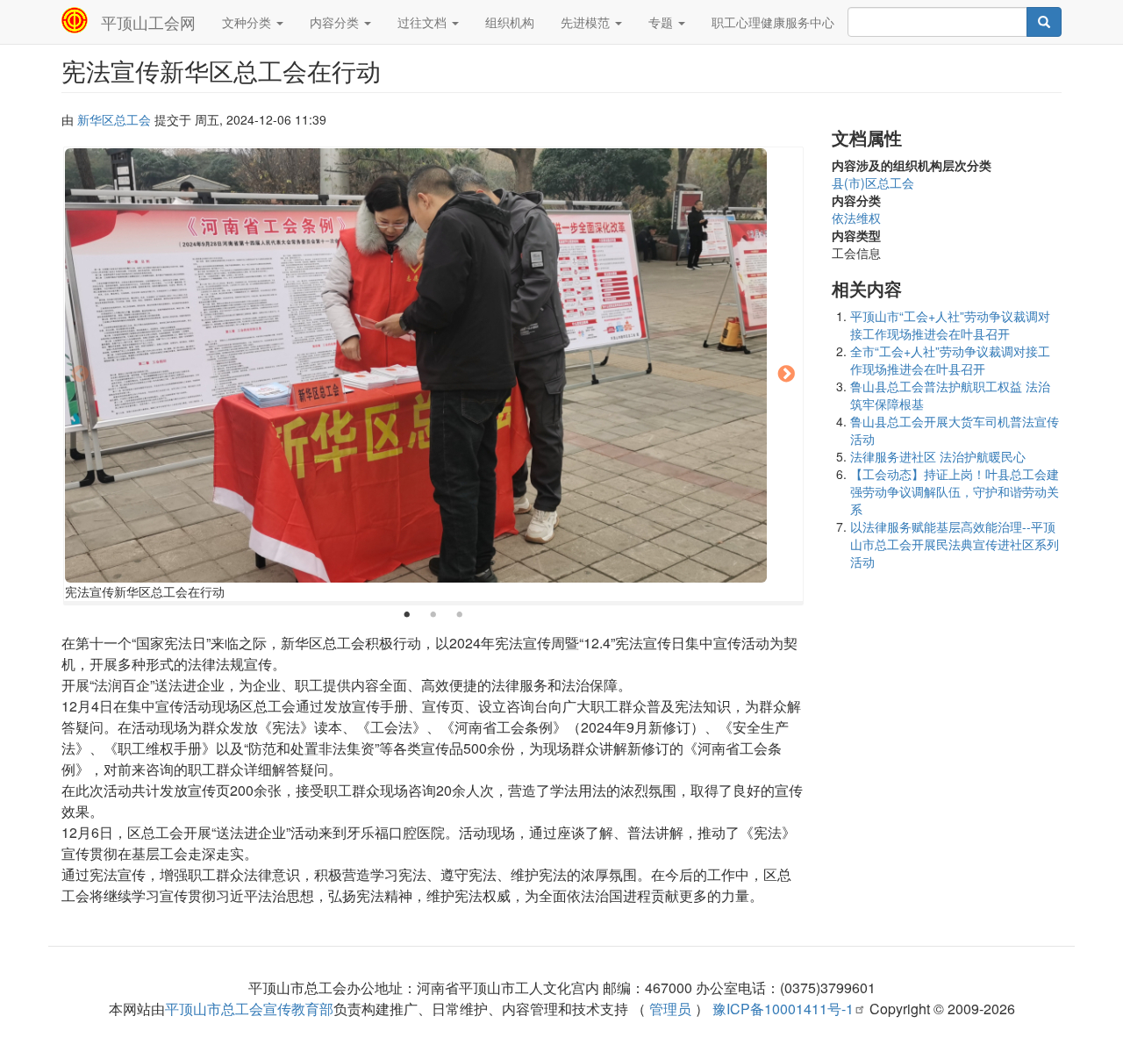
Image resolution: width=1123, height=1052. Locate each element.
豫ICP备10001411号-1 (783, 1008)
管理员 (670, 1008)
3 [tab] (460, 615)
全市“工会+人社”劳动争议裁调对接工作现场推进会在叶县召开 (950, 359)
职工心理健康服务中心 (773, 22)
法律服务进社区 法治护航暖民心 (938, 456)
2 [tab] (433, 615)
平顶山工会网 (148, 22)
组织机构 (509, 22)
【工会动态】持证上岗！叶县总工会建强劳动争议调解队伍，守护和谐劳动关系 (954, 491)
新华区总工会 (114, 119)
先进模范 (587, 22)
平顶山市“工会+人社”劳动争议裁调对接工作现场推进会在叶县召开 (950, 324)
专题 (662, 22)
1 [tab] (407, 615)
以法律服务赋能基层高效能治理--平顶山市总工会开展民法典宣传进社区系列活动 (954, 544)
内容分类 (336, 22)
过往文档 (423, 22)
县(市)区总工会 (873, 182)
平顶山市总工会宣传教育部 (249, 1008)
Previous (79, 374)
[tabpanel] (433, 376)
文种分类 (248, 22)
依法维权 (856, 217)
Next (787, 374)
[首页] (81, 20)
